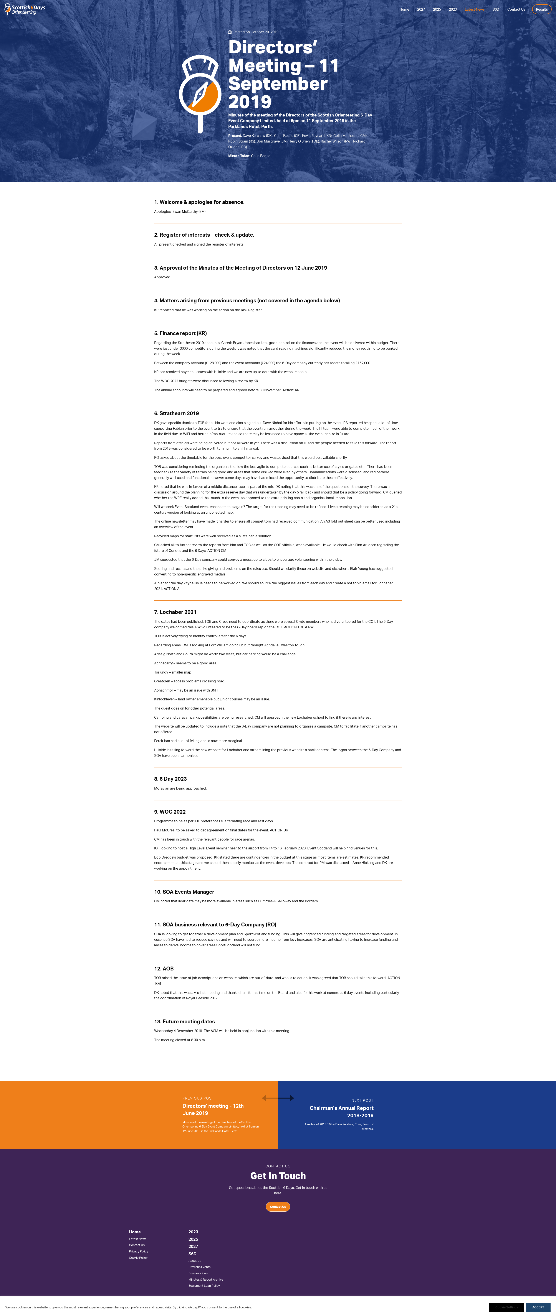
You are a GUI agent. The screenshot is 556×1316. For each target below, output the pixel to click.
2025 (437, 9)
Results (542, 9)
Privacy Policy (138, 1251)
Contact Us (516, 9)
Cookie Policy (138, 1257)
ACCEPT (538, 1307)
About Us (195, 1260)
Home (404, 9)
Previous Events (199, 1267)
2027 (421, 9)
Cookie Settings (506, 1307)
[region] (278, 1306)
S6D (496, 9)
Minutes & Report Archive (206, 1279)
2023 (453, 9)
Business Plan (198, 1273)
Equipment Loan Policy (204, 1285)
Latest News (475, 9)
